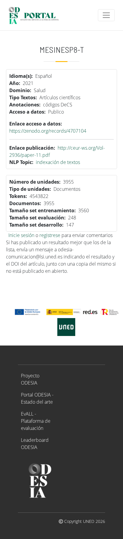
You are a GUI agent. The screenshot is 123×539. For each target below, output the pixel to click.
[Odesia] (36, 15)
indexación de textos (58, 162)
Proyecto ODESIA (30, 379)
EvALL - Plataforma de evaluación (35, 421)
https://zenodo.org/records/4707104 (47, 131)
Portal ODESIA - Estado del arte (37, 398)
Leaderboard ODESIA (35, 443)
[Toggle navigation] (106, 15)
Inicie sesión (21, 235)
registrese (49, 235)
